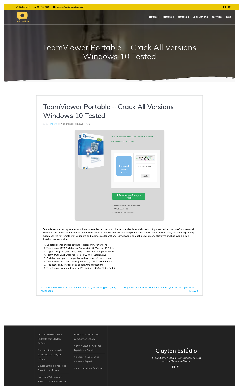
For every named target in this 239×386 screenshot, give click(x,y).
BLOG (228, 17)
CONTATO (217, 17)
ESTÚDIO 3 (183, 17)
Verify (145, 176)
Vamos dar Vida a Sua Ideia (88, 368)
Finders (53, 123)
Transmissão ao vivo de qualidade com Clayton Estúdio (50, 355)
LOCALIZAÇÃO (200, 17)
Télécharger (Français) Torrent (129, 196)
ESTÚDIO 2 (168, 17)
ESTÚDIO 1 (153, 17)
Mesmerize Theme (180, 361)
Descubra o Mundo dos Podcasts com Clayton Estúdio (50, 339)
